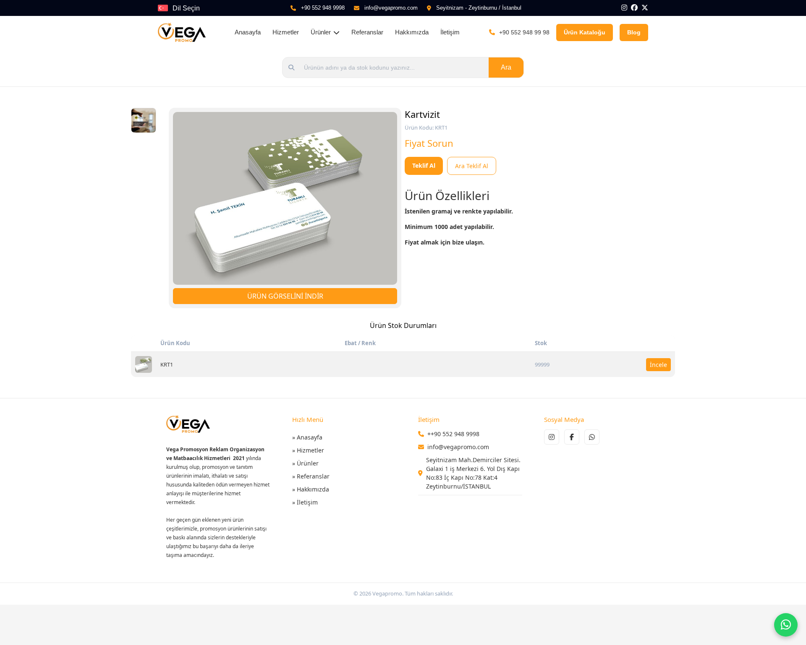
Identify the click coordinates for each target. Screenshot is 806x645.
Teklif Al (423, 165)
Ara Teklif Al (471, 166)
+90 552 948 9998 (323, 8)
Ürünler (321, 32)
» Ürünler (305, 463)
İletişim (450, 32)
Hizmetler (285, 32)
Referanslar (367, 32)
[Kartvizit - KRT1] (143, 120)
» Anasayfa (307, 437)
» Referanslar (311, 476)
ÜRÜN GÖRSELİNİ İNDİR (285, 296)
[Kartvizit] (143, 364)
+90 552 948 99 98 (524, 32)
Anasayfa (248, 32)
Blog (634, 32)
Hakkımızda (412, 32)
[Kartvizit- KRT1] (285, 198)
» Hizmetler (308, 450)
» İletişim (305, 502)
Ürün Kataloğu (584, 32)
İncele (658, 365)
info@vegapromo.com (391, 8)
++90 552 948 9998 (453, 434)
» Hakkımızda (310, 489)
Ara (506, 67)
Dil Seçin (186, 8)
